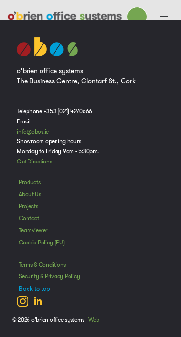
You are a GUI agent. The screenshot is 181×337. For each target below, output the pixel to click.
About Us (30, 194)
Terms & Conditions (42, 265)
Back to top (34, 288)
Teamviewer (33, 230)
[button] (164, 17)
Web (93, 320)
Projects (28, 206)
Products (30, 182)
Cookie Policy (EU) (42, 242)
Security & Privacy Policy (49, 276)
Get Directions (34, 161)
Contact (29, 218)
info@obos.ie (33, 131)
